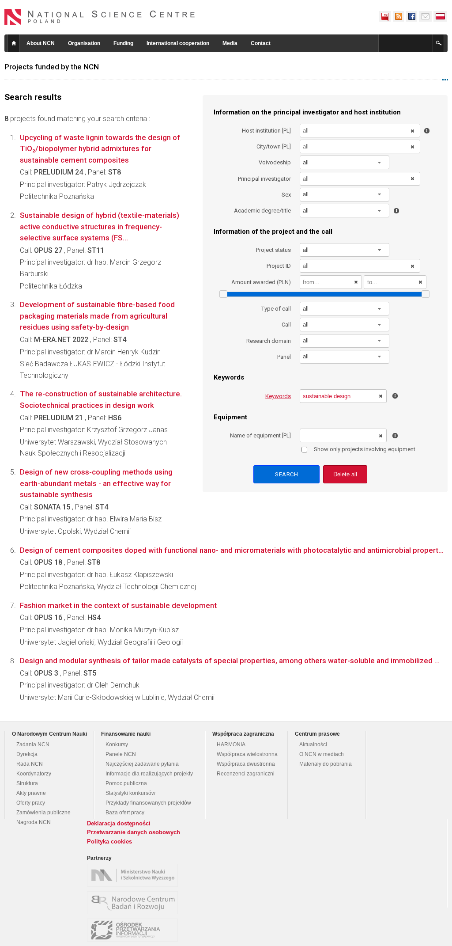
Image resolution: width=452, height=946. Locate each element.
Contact (261, 43)
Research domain (268, 341)
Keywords (278, 396)
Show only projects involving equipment (364, 449)
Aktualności (313, 744)
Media (229, 43)
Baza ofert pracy (124, 812)
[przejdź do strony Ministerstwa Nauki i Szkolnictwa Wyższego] (134, 875)
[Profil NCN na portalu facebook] (411, 16)
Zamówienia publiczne (43, 812)
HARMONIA (231, 744)
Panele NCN (120, 754)
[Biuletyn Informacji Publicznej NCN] (385, 16)
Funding (123, 43)
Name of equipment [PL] (260, 435)
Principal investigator (264, 178)
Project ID (279, 265)
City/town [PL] (273, 146)
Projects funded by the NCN (51, 66)
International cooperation (178, 43)
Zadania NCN (32, 744)
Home (14, 43)
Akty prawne (31, 793)
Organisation (84, 43)
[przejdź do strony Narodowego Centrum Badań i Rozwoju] (134, 902)
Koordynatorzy (33, 773)
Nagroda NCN (33, 822)
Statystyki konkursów (130, 793)
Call (286, 324)
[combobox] (345, 162)
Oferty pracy (30, 802)
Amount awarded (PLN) (261, 282)
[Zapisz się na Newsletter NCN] (425, 16)
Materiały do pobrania (325, 764)
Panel (284, 356)
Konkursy (116, 744)
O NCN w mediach (321, 754)
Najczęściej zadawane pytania (142, 764)
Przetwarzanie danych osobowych (133, 832)
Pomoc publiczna (126, 783)
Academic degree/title (262, 210)
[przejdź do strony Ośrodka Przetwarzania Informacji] (134, 930)
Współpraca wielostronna (247, 754)
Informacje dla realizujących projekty (149, 773)
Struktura (27, 783)
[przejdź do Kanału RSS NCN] (398, 16)
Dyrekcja (27, 754)
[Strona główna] (99, 17)
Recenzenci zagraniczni (246, 773)
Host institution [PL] (266, 130)
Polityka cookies (109, 841)
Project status (273, 250)
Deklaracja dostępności (119, 823)
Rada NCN (29, 764)
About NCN (40, 43)
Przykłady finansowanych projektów (148, 802)
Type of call (276, 308)
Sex (286, 194)
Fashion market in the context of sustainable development (118, 605)
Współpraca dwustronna (246, 764)
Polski (440, 16)
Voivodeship (275, 162)
